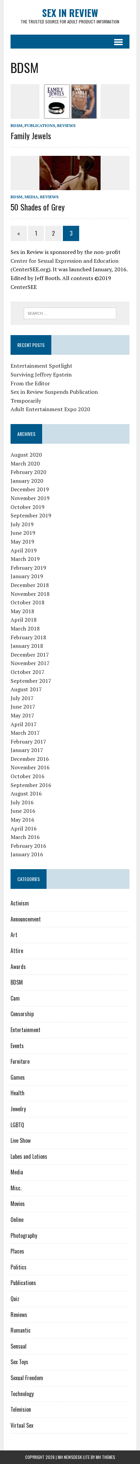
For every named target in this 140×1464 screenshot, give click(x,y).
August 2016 (26, 793)
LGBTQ (17, 1125)
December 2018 (30, 585)
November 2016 (30, 767)
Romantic (21, 1330)
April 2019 (24, 550)
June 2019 (23, 532)
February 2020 (28, 472)
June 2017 (23, 706)
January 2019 (27, 576)
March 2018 (25, 628)
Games (18, 1077)
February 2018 (28, 637)
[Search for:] (70, 312)
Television (21, 1409)
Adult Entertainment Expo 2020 (50, 409)
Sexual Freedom (27, 1378)
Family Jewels (31, 135)
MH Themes (105, 1457)
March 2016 (25, 837)
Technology (22, 1394)
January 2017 (27, 750)
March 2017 (25, 732)
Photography (24, 1235)
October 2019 (28, 507)
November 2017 (30, 663)
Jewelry (18, 1109)
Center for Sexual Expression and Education (65, 260)
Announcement (26, 919)
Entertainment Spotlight (41, 365)
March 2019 (25, 559)
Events (17, 1046)
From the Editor (30, 383)
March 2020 (25, 463)
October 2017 (28, 672)
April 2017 (24, 724)
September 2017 (31, 680)
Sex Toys (19, 1362)
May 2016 (22, 819)
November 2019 (30, 498)
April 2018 (24, 619)
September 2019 (31, 515)
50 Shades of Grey (38, 207)
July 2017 (22, 698)
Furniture (20, 1061)
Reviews (66, 125)
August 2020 (26, 454)
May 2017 (22, 715)
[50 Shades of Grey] (70, 185)
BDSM (16, 125)
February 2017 (28, 741)
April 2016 (24, 828)
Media (31, 196)
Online (17, 1219)
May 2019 (22, 541)
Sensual (19, 1346)
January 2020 (27, 480)
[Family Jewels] (70, 114)
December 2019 (30, 489)
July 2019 (22, 524)
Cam (15, 998)
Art (14, 935)
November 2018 (30, 594)
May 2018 (22, 611)
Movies (18, 1204)
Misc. (16, 1188)
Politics (19, 1267)
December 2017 (30, 654)
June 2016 (23, 811)
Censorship (22, 1014)
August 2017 (26, 689)
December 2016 (30, 759)
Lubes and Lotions (29, 1156)
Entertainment (25, 1030)
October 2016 (28, 776)
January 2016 (27, 854)
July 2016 (22, 802)
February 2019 (28, 567)
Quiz (15, 1299)
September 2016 (31, 785)
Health (17, 1093)
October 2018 (28, 602)
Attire (17, 951)
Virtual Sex (22, 1425)
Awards (18, 967)
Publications (39, 125)
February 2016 (28, 845)
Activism (20, 903)
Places (17, 1251)
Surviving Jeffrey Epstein (41, 374)
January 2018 (27, 645)
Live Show (21, 1140)
